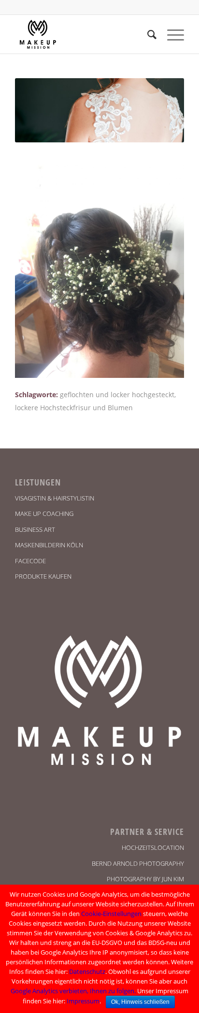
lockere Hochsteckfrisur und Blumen (74, 407)
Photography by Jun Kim (145, 878)
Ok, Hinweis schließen (140, 1002)
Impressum (83, 1001)
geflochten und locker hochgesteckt (117, 394)
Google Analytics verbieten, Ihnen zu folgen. (73, 990)
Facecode (30, 560)
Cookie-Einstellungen (111, 913)
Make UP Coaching (44, 513)
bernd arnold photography (138, 863)
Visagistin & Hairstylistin (54, 498)
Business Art (35, 529)
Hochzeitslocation (153, 847)
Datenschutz (87, 971)
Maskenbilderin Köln (49, 545)
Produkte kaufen (43, 576)
